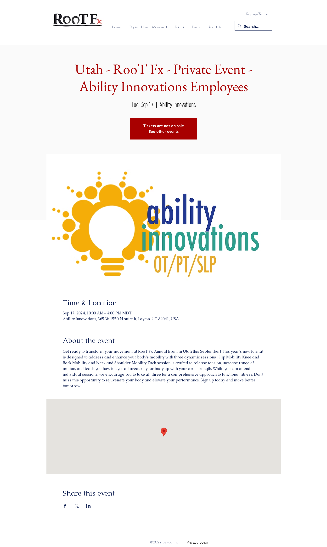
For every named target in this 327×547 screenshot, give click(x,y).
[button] (149, 27)
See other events (164, 131)
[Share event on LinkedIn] (88, 506)
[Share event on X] (76, 506)
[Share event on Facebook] (65, 506)
